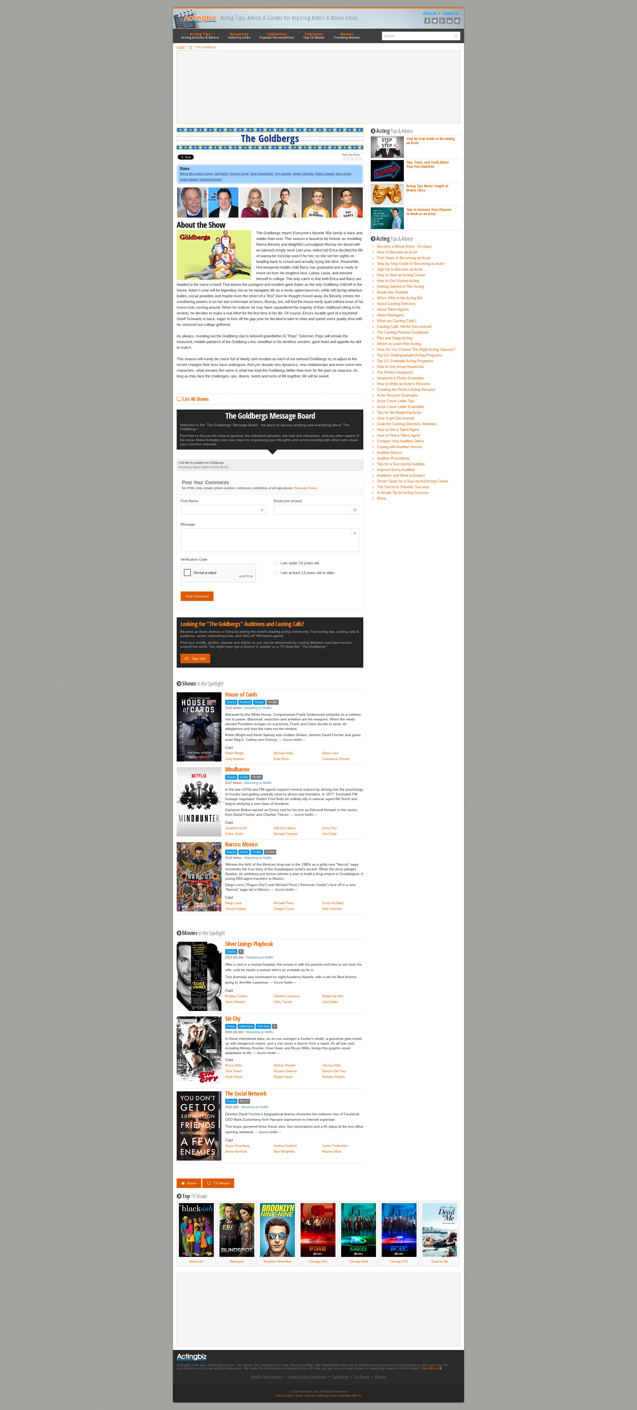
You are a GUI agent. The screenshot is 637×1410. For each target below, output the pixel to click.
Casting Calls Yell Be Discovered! (404, 326)
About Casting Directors (396, 303)
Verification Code (194, 559)
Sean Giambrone (261, 174)
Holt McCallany (285, 828)
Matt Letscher (332, 909)
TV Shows (221, 1183)
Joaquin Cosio (284, 909)
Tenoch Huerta (235, 909)
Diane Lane (330, 753)
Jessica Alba (331, 1065)
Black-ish (196, 1261)
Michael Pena (283, 903)
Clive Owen (233, 1071)
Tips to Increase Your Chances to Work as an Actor (428, 211)
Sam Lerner (343, 174)
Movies (346, 36)
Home (192, 1183)
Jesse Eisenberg (237, 1146)
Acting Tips (200, 36)
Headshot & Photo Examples (400, 378)
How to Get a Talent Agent (398, 429)
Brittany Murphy (333, 1077)
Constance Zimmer (336, 759)
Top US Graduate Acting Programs (405, 361)
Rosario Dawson (285, 1071)
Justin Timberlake (335, 1146)
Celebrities (277, 36)
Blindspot (237, 1261)
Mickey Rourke (284, 1065)
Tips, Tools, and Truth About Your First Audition (427, 164)
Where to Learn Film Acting (399, 344)
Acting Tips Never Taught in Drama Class (427, 187)
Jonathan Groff (236, 828)
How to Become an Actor (397, 252)
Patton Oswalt (324, 174)
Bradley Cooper (236, 996)
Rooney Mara (331, 1151)
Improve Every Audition (396, 470)
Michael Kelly (283, 753)
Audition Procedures (393, 458)
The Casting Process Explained (402, 332)
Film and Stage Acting (394, 338)
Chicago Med (358, 1261)
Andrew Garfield (285, 1146)
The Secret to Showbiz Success (403, 487)
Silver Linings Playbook (249, 944)
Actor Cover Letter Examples (400, 407)
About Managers (390, 315)
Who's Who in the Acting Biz (400, 298)
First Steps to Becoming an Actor (403, 258)
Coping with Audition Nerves (400, 447)
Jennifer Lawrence (287, 996)
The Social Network (245, 1093)
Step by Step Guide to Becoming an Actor (430, 140)
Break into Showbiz (392, 292)
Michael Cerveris (286, 834)
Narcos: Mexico (241, 844)
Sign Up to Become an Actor (400, 269)
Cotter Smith (234, 834)
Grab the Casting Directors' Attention (406, 424)
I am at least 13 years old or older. (307, 573)
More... (382, 498)
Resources (239, 36)
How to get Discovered (395, 418)
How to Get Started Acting (398, 281)
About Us (429, 13)
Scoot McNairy (333, 903)
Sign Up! (198, 658)
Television (313, 36)
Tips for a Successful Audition (401, 464)
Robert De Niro (332, 996)
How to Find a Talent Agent (398, 435)
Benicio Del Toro (334, 1071)
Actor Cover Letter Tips (396, 401)
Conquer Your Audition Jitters (400, 441)
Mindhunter (237, 769)
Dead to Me (439, 1261)
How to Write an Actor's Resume (403, 384)
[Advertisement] (318, 87)
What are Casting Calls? (396, 321)
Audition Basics (389, 452)
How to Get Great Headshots (400, 366)
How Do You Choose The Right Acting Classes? (416, 349)
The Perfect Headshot (395, 372)
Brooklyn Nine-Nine (277, 1261)
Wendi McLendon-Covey (196, 174)
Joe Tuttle (329, 834)
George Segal (239, 174)
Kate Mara (281, 759)
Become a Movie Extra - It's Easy (404, 246)
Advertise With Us (351, 1395)
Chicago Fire (318, 1261)
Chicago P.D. (399, 1261)
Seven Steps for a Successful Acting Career (412, 481)
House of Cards (241, 694)
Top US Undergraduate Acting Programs (409, 355)
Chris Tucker (283, 1002)
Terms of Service (305, 1395)
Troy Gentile (283, 174)
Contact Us (451, 13)
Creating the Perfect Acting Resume (406, 389)
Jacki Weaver (235, 1002)
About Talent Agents (393, 309)
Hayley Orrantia (303, 174)
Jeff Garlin (221, 174)
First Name (189, 501)
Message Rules (327, 1395)
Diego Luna (233, 903)
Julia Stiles (330, 1002)
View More (430, 1368)
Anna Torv (329, 828)
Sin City (232, 1018)
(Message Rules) (305, 488)
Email (288, 501)
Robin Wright (234, 753)
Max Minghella (284, 1151)
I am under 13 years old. (300, 563)
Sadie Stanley (189, 179)
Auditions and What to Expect (401, 475)
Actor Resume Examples (397, 395)
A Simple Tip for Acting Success (403, 492)
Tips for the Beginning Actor (399, 412)
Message (188, 524)
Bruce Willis (233, 1065)
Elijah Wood (233, 1077)
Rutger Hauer (283, 1077)
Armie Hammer (236, 1151)
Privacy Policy (284, 1395)
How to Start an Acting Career (401, 275)
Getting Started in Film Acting (400, 286)
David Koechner (211, 179)
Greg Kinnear (234, 759)
